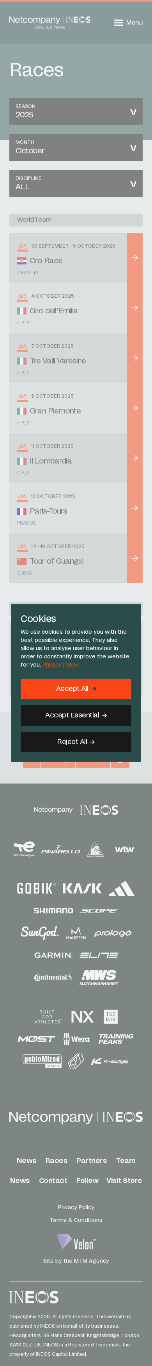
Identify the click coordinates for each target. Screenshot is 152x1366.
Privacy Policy (60, 665)
